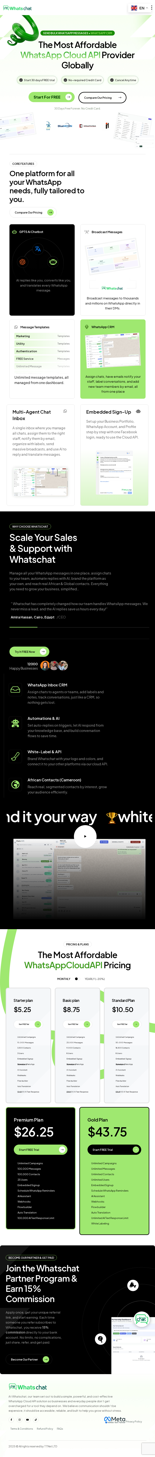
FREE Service (24, 358)
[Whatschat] (18, 7)
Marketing (23, 336)
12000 (32, 664)
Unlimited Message (29, 366)
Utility (20, 343)
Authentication (26, 351)
